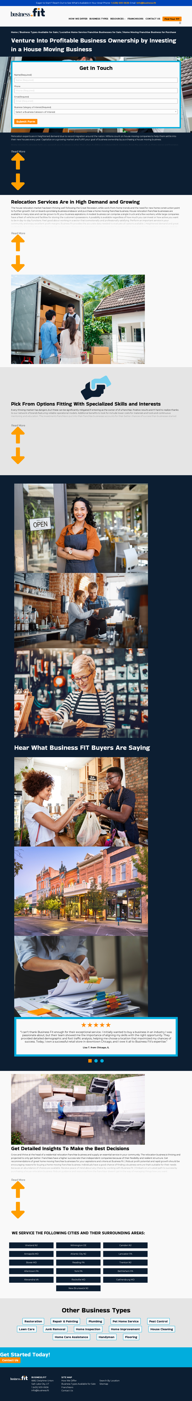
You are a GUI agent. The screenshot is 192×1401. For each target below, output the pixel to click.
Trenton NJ (125, 1262)
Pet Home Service (126, 1321)
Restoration (33, 1321)
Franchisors (67, 1387)
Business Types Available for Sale (39, 32)
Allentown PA (31, 1271)
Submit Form (25, 121)
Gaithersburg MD (125, 1279)
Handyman (106, 1337)
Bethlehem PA (125, 1271)
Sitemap (104, 1384)
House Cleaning (161, 1329)
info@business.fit (146, 3)
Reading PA (78, 1262)
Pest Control (158, 1321)
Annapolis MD (31, 1254)
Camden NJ (125, 1245)
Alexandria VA (31, 1279)
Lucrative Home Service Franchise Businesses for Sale (90, 32)
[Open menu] (180, 22)
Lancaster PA (125, 1254)
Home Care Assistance (71, 1337)
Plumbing (95, 1321)
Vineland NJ (31, 1245)
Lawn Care (26, 1329)
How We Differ (69, 1380)
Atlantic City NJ (78, 1254)
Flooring (131, 1337)
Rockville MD (78, 1279)
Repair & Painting (65, 1321)
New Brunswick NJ (78, 1288)
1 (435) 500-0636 (120, 3)
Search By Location (110, 1380)
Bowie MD (31, 1262)
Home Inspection (88, 1329)
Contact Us (10, 1360)
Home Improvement (125, 1329)
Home (14, 32)
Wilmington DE (78, 1245)
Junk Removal (55, 1329)
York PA (78, 1271)
